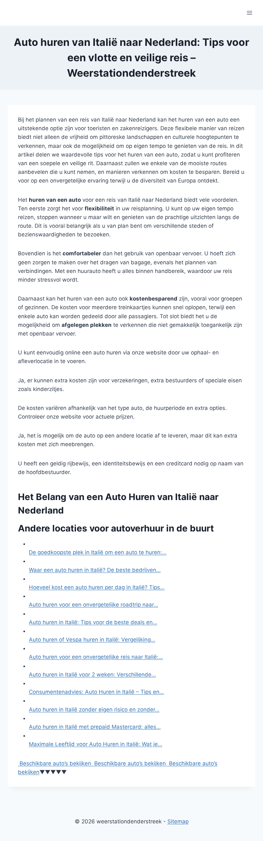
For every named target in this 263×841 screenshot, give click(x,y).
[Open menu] (249, 13)
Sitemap (178, 821)
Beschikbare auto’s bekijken (54, 763)
